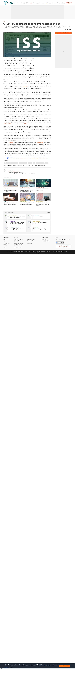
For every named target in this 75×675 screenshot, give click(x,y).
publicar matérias (32, 173)
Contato (4, 247)
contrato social (6, 123)
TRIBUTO (8, 163)
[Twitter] (60, 239)
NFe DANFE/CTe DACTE (45, 241)
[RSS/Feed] (69, 239)
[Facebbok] (58, 239)
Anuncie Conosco (6, 245)
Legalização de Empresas (18, 244)
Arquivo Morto (29, 243)
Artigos (4, 240)
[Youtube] (62, 239)
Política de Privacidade (44, 665)
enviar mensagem (18, 173)
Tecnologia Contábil (30, 240)
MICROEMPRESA (15, 163)
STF (33, 163)
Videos (4, 241)
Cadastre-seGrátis (69, 3)
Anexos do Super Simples (46, 240)
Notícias (4, 239)
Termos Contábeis (6, 243)
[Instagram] (56, 239)
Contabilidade (40, 142)
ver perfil (11, 173)
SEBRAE (29, 163)
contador (11, 142)
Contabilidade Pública (31, 239)
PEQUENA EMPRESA (23, 163)
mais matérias (25, 173)
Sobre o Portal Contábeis (18, 239)
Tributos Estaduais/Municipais (19, 245)
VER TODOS (48, 212)
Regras (4, 244)
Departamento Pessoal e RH (19, 243)
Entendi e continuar (64, 665)
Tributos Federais (17, 241)
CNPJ (25, 123)
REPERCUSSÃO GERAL (40, 163)
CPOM (47, 163)
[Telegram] (66, 239)
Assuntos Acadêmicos (18, 247)
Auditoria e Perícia (30, 241)
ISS (4, 163)
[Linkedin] (64, 239)
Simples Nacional (44, 239)
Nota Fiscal (25, 86)
